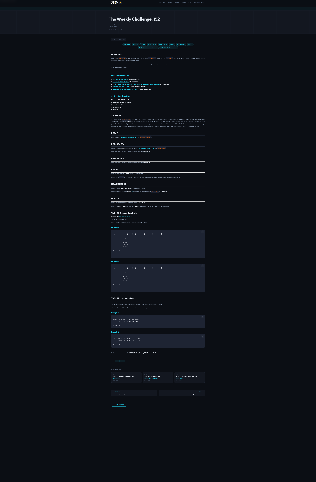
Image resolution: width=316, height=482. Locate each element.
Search (196, 2)
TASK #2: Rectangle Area (169, 47)
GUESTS (190, 44)
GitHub (113, 96)
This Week (178, 2)
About (164, 2)
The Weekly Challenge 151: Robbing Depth (125, 89)
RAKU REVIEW (163, 44)
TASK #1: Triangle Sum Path (148, 47)
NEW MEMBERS (181, 44)
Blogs (190, 2)
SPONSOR (135, 44)
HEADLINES (127, 44)
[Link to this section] (123, 54)
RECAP (143, 44)
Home (160, 2)
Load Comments (119, 405)
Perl (117, 361)
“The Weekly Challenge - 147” (146, 148)
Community (170, 2)
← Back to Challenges (118, 39)
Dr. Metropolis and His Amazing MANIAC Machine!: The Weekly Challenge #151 (136, 84)
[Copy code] (202, 232)
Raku (122, 361)
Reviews (184, 2)
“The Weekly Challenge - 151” (129, 137)
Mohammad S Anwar (124, 216)
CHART (172, 44)
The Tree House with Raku (120, 79)
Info (203, 2)
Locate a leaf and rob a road (121, 86)
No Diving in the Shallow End (121, 81)
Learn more (182, 9)
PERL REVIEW (152, 44)
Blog (113, 24)
